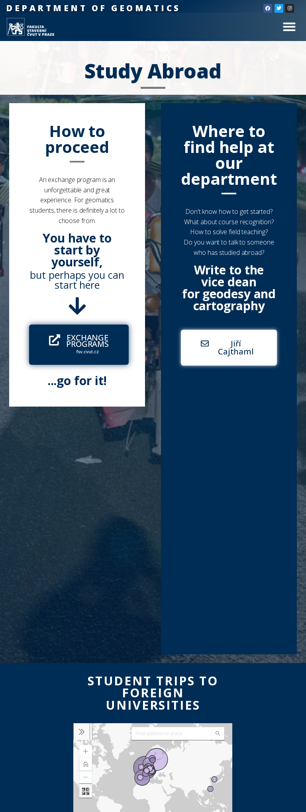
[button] (289, 27)
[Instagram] (289, 8)
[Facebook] (267, 8)
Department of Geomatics (93, 8)
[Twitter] (279, 8)
